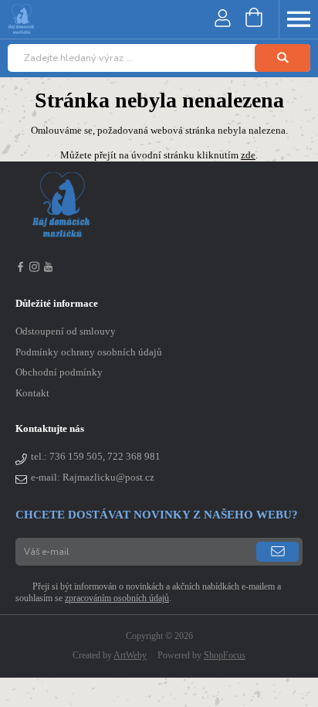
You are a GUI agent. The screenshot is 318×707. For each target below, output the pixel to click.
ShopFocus (224, 655)
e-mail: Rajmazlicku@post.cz (92, 477)
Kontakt (32, 393)
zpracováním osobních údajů (117, 598)
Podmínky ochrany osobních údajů (88, 352)
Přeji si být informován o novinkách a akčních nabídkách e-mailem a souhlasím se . (148, 592)
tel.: (96, 456)
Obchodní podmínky (59, 372)
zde (248, 155)
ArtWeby (130, 655)
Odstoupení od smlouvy (65, 331)
